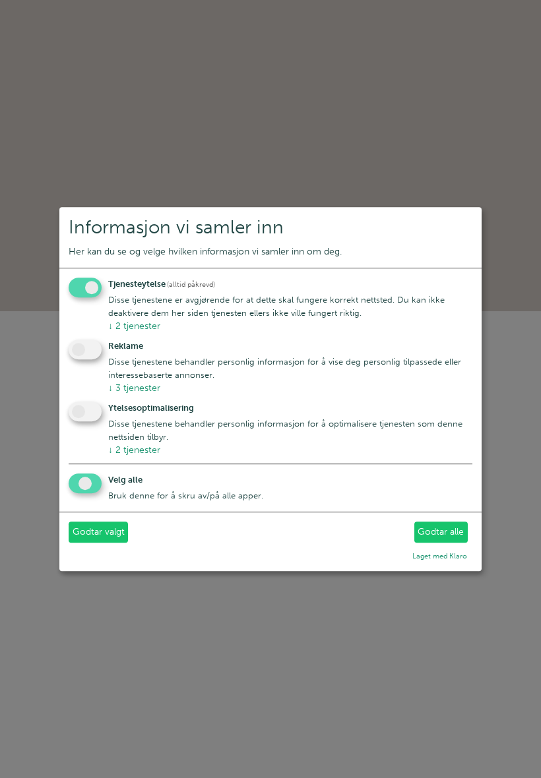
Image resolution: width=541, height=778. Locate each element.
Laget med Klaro (439, 555)
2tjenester (134, 326)
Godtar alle (441, 532)
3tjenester (134, 388)
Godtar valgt (99, 532)
